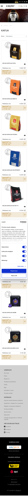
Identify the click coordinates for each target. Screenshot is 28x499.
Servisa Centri (7, 412)
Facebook (8, 426)
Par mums (6, 373)
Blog (5, 387)
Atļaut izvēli (14, 275)
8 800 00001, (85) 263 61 (14, 484)
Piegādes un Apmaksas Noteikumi (12, 406)
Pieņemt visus (14, 270)
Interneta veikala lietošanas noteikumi (13, 400)
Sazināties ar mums (9, 390)
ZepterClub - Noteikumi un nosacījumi (13, 403)
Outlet (5, 384)
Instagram (8, 429)
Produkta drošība (8, 393)
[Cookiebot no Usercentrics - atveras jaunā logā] (20, 222)
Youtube (8, 432)
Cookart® (6, 25)
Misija (5, 376)
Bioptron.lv (7, 378)
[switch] (24, 251)
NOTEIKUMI (7, 397)
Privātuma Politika (8, 409)
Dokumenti (7, 414)
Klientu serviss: (14, 479)
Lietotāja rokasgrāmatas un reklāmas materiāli (13, 418)
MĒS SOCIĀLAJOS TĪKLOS (11, 423)
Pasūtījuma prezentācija (10, 381)
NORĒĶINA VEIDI (14, 442)
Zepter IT (18, 490)
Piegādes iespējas (14, 457)
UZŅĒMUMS (8, 370)
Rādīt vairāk (21, 266)
